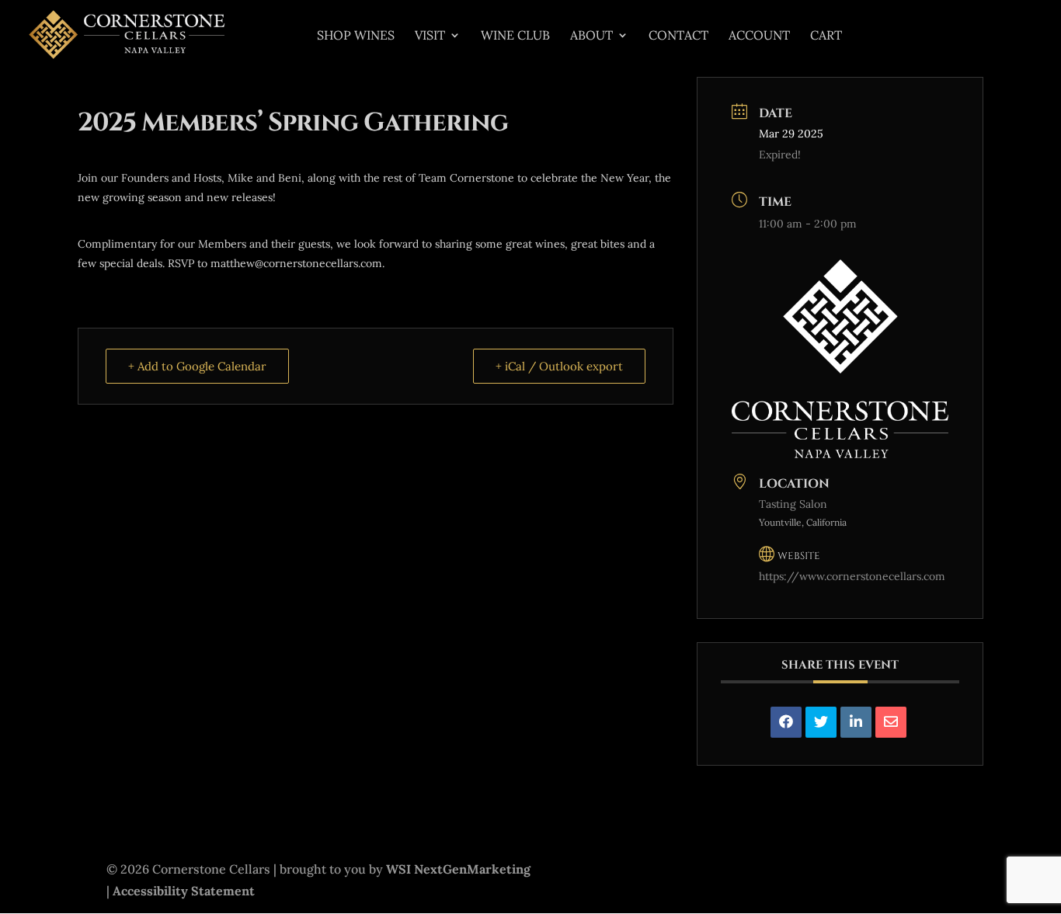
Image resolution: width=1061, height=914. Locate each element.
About (591, 36)
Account (759, 36)
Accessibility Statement (184, 890)
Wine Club (515, 36)
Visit (430, 36)
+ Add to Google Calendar (197, 366)
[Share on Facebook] (786, 722)
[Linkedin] (855, 722)
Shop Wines (356, 36)
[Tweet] (821, 722)
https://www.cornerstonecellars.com (852, 576)
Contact (678, 36)
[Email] (890, 722)
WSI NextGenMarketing (458, 869)
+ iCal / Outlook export (559, 366)
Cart (826, 36)
